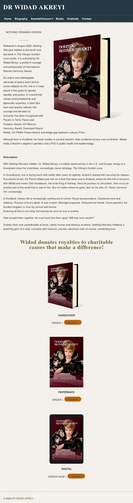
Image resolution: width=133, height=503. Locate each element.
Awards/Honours (40, 19)
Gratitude (72, 19)
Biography (21, 19)
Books (60, 19)
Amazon (73, 322)
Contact (86, 19)
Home (7, 19)
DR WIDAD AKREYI (34, 6)
